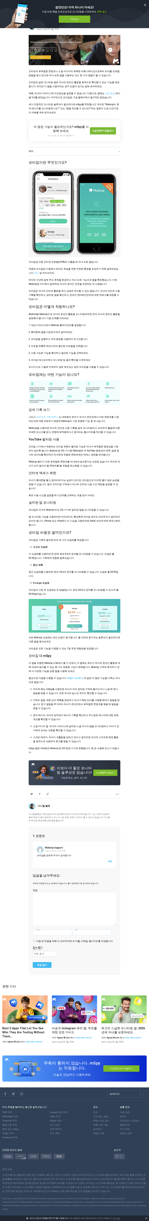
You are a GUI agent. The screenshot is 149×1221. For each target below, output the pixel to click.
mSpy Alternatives (33, 1042)
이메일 (38, 930)
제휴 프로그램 (100, 1125)
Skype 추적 (56, 1120)
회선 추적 (55, 1133)
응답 (110, 861)
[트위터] (31, 794)
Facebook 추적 (10, 1137)
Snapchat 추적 (9, 1120)
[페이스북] (39, 794)
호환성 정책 (126, 1133)
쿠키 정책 (116, 1218)
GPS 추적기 (56, 1129)
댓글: (35, 890)
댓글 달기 (42, 965)
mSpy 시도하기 (75, 678)
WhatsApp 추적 (10, 1116)
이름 (76, 930)
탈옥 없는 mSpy (10, 1129)
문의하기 (97, 1129)
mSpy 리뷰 (98, 1133)
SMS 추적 (7, 1112)
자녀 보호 (55, 1125)
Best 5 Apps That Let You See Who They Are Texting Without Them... (23, 1032)
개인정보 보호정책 (129, 1120)
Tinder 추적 (8, 1133)
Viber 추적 (55, 1116)
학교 (36, 273)
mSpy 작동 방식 (101, 1120)
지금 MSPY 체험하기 (103, 130)
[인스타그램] (21, 1094)
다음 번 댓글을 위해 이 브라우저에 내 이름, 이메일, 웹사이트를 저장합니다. (74, 941)
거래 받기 (74, 19)
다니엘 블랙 (44, 806)
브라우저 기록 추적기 (47, 417)
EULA (122, 1116)
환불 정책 (125, 1125)
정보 (95, 1112)
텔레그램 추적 (9, 1125)
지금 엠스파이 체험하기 (121, 1068)
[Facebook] (5, 1094)
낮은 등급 (110, 93)
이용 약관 (125, 1112)
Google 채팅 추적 (59, 1112)
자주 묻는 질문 (100, 1116)
